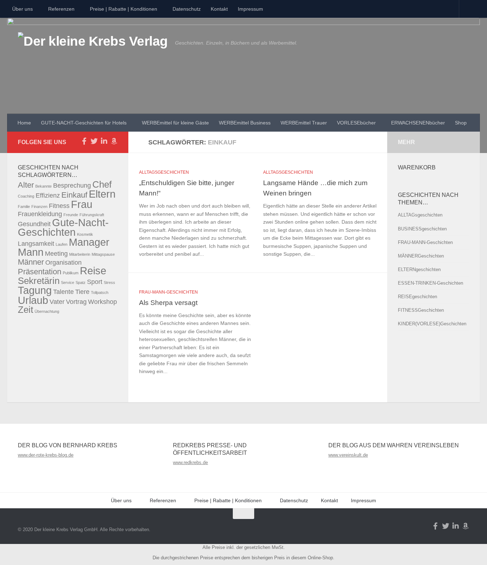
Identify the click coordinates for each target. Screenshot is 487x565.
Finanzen (39, 206)
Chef (102, 184)
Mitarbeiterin (79, 254)
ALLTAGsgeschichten (164, 172)
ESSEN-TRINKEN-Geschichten (430, 283)
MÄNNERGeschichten (421, 256)
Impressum (250, 9)
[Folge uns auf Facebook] (84, 141)
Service (67, 282)
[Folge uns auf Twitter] (94, 141)
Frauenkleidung (40, 214)
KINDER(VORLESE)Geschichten (432, 323)
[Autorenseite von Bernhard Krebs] (114, 141)
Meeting (56, 253)
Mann (30, 252)
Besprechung (72, 185)
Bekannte (43, 186)
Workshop (102, 301)
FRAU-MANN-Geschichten (168, 292)
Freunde (70, 215)
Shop (461, 123)
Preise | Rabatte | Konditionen (123, 9)
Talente (63, 291)
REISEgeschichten (417, 296)
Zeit (25, 309)
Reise (93, 270)
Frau (81, 204)
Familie (24, 206)
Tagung (35, 290)
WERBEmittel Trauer (304, 123)
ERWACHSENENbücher (418, 123)
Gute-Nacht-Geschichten (63, 227)
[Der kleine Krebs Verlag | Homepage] (93, 49)
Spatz (81, 282)
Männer (31, 262)
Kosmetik (85, 234)
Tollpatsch (99, 292)
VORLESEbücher (356, 123)
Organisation (63, 262)
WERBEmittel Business (245, 123)
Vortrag (76, 301)
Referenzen (61, 9)
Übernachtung (47, 311)
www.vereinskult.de (348, 455)
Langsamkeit (36, 243)
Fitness (59, 205)
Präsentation (39, 271)
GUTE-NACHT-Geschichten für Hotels (84, 123)
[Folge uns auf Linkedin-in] (104, 141)
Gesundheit (34, 224)
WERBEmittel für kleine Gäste (175, 123)
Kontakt (219, 9)
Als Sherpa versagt (168, 302)
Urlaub (33, 300)
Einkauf (74, 194)
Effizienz (48, 195)
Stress (109, 282)
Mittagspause (103, 254)
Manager (89, 242)
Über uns (22, 9)
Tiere (82, 291)
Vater (57, 301)
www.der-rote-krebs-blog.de (45, 455)
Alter (26, 184)
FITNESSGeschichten (421, 310)
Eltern (102, 194)
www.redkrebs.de (190, 462)
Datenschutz (187, 9)
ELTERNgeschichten (419, 269)
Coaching (26, 196)
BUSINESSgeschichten (422, 228)
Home (24, 123)
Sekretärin (39, 280)
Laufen (61, 244)
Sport (94, 281)
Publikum (70, 273)
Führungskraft (92, 215)
